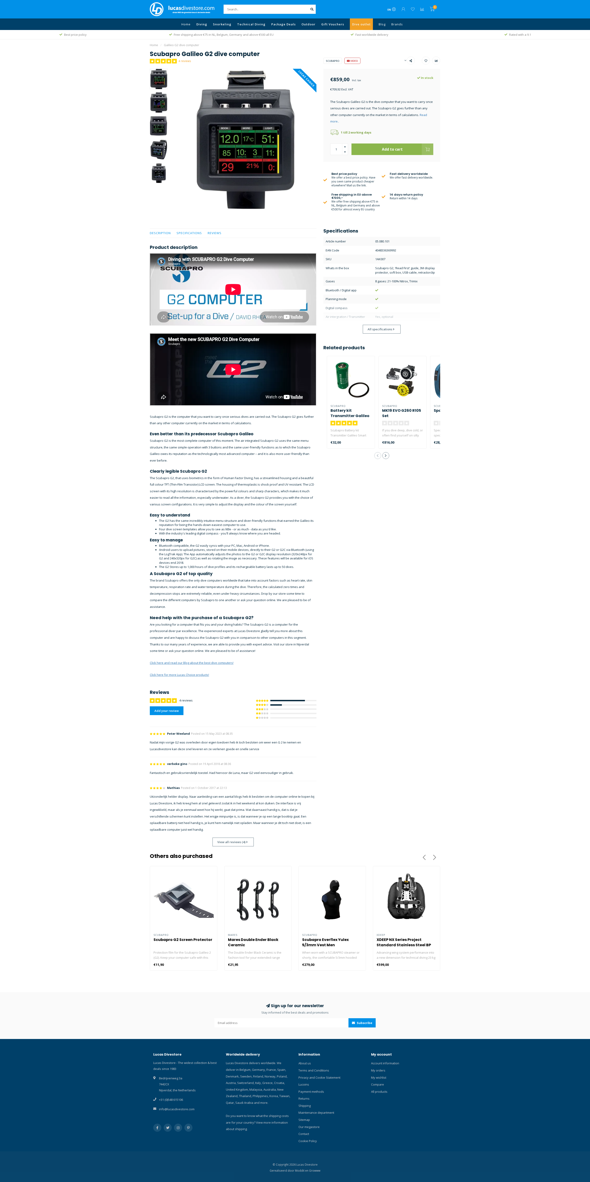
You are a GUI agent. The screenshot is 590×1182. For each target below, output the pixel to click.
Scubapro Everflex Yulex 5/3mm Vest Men (325, 942)
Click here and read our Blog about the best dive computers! (191, 663)
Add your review (166, 711)
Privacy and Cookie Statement (319, 1077)
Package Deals (283, 24)
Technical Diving (251, 24)
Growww (314, 1170)
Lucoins (303, 1084)
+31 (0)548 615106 (171, 1100)
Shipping (304, 1106)
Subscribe (364, 1023)
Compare (377, 1084)
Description (160, 233)
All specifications (380, 329)
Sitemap (304, 1120)
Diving (201, 24)
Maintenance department (316, 1112)
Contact (303, 1134)
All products (379, 1091)
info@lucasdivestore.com (177, 1109)
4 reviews (185, 61)
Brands (397, 24)
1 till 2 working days (356, 132)
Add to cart (392, 149)
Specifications (189, 233)
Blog (382, 24)
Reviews (214, 233)
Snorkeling (222, 24)
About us (304, 1063)
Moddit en (302, 1170)
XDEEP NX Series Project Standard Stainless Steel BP (404, 942)
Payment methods (311, 1091)
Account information (385, 1063)
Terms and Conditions (313, 1070)
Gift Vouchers (332, 24)
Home (186, 24)
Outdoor (308, 24)
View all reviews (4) (231, 842)
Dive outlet (361, 24)
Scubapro (332, 61)
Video (354, 61)
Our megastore (309, 1127)
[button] (377, 455)
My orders (378, 1070)
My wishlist (378, 1077)
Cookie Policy (307, 1141)
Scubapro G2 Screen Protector (182, 939)
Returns (304, 1098)
